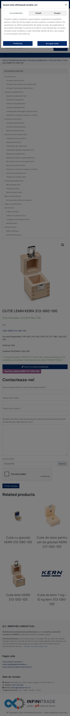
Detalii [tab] (38, 13)
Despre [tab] (57, 13)
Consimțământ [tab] (16, 13)
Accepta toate (52, 43)
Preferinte (17, 43)
